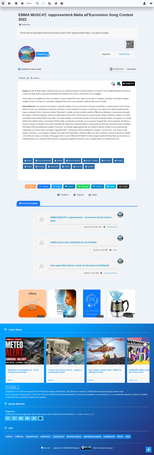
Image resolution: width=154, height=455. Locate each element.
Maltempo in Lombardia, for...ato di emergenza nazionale (23, 371)
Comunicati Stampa (110, 273)
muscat (78, 166)
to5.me (120, 437)
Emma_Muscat (74, 160)
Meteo (10, 380)
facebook (45, 186)
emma (29, 160)
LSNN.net (19, 437)
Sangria (120, 160)
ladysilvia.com (32, 437)
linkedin (70, 186)
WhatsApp (84, 186)
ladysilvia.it (45, 437)
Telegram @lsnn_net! (84, 414)
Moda (115, 250)
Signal (112, 186)
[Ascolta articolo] (111, 69)
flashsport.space (74, 437)
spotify (29, 166)
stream (67, 166)
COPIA (31, 186)
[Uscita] (151, 3)
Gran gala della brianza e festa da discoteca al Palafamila (80, 265)
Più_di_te (107, 160)
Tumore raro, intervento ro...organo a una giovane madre (65, 371)
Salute (50, 380)
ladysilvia (106, 54)
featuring (41, 166)
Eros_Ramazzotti (44, 160)
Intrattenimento (125, 54)
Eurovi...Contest (92, 160)
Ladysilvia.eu (58, 437)
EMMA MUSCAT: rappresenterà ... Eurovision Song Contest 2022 (81, 219)
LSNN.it (9, 437)
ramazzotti (54, 166)
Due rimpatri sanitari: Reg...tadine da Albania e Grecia (105, 371)
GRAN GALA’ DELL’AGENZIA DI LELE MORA (74, 242)
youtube (90, 166)
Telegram (99, 186)
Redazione (42, 54)
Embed (124, 186)
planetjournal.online (92, 437)
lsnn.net (46, 448)
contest (59, 160)
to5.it (128, 437)
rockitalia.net (109, 437)
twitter (58, 186)
